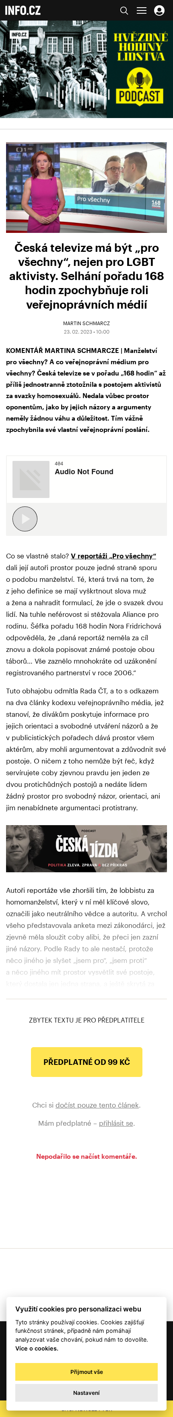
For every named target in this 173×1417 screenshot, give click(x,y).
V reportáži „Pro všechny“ (113, 556)
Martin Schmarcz (86, 323)
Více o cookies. (36, 1348)
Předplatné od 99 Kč (86, 1061)
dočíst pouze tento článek (97, 1105)
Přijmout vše (86, 1372)
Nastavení (86, 1393)
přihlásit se (116, 1123)
